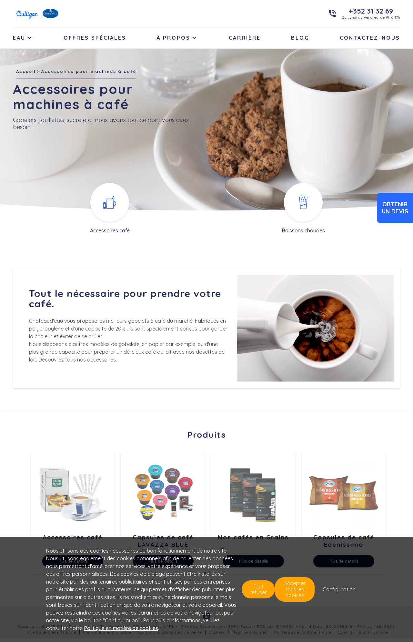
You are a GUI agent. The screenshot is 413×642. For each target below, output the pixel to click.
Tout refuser (258, 589)
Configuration (339, 589)
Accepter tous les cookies (295, 589)
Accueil (26, 71)
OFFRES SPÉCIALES (95, 38)
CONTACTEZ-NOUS (370, 38)
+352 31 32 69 (371, 10)
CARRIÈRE (245, 38)
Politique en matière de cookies (121, 628)
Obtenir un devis (395, 207)
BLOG (300, 38)
